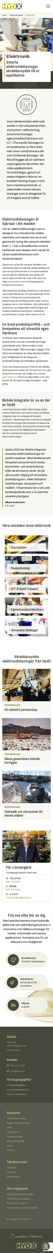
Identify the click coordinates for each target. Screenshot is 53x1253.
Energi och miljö (14, 1136)
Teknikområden (16, 15)
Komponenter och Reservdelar (22, 1208)
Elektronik (12, 1172)
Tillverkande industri (17, 1118)
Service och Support (17, 1203)
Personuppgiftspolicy (18, 1090)
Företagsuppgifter (16, 1085)
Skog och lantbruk (16, 1141)
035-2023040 (13, 882)
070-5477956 (13, 890)
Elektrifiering (13, 1177)
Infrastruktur (13, 1132)
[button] (26, 982)
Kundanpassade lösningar (20, 1194)
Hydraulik (11, 1168)
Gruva (10, 1145)
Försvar (11, 1150)
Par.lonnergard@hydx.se (18, 897)
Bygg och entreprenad (18, 1123)
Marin (9, 1127)
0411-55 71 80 (17, 1065)
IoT (11, 245)
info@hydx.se (18, 1071)
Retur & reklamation (17, 1094)
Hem (4, 15)
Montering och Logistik (18, 1199)
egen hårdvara (9, 377)
